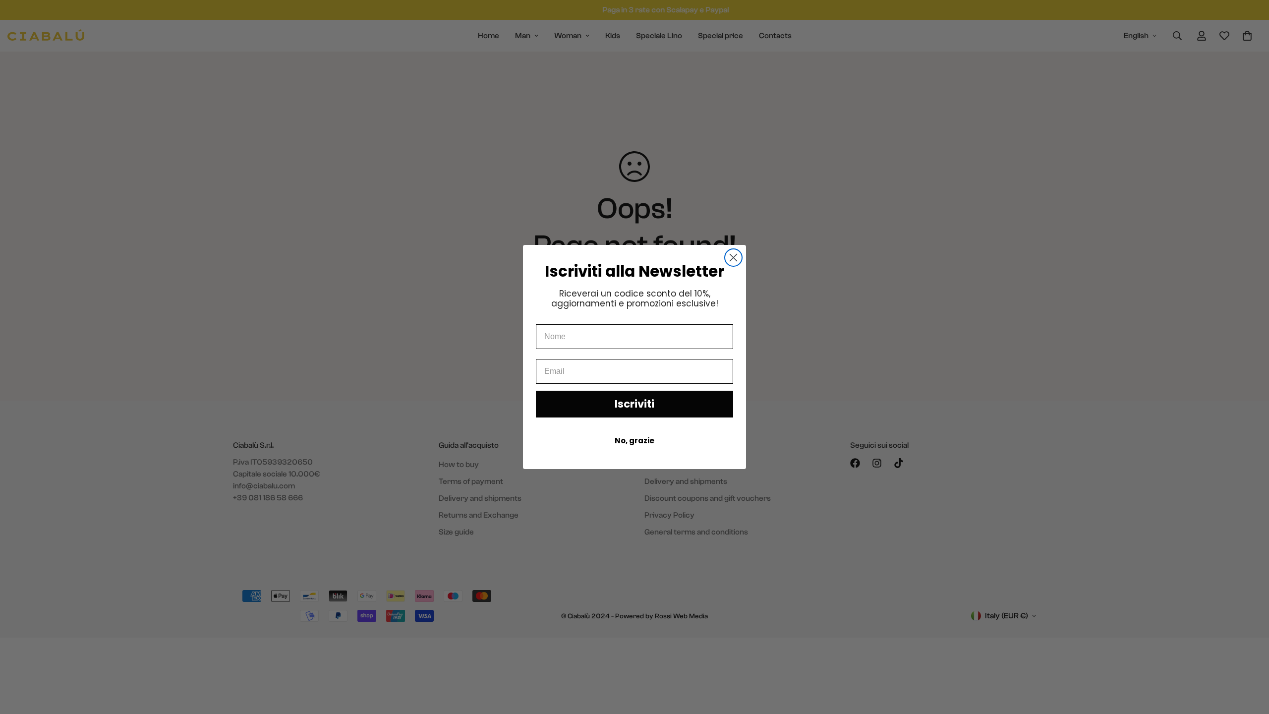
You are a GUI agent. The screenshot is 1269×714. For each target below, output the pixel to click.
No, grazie (634, 440)
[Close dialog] (733, 257)
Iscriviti (634, 404)
